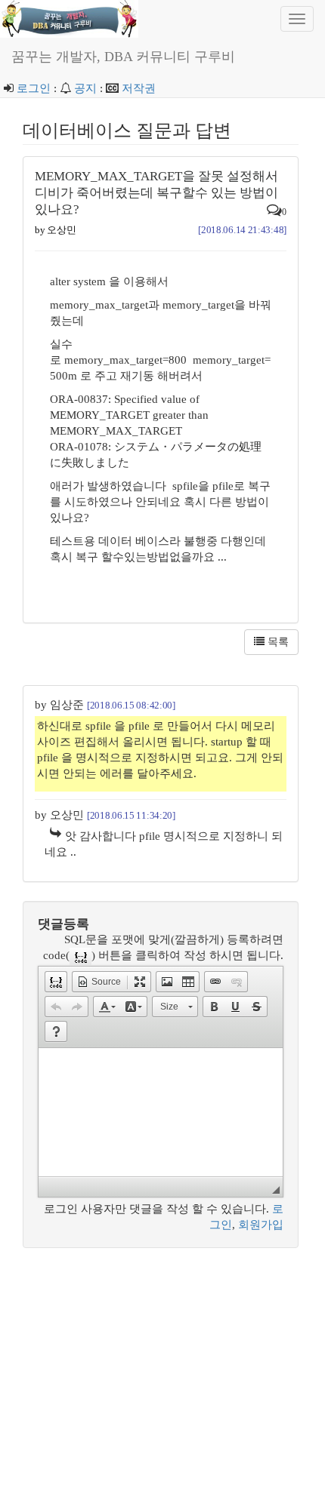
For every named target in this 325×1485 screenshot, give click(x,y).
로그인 (34, 88)
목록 (277, 641)
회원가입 (260, 1225)
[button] (56, 982)
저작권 (139, 88)
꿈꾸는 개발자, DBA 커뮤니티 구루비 (123, 56)
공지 (85, 88)
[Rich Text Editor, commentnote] (161, 1112)
